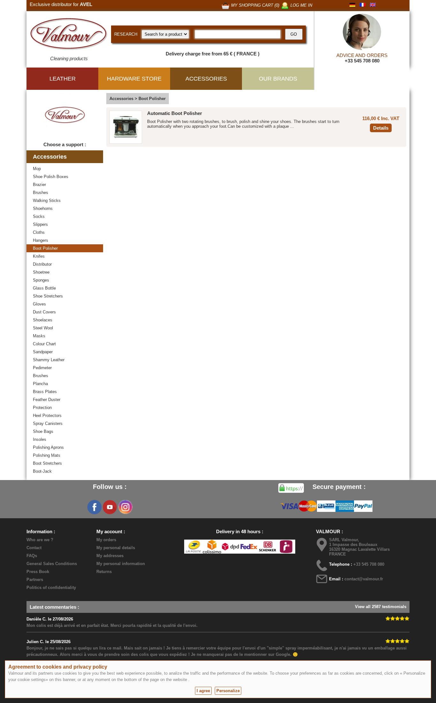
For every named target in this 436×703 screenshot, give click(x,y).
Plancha (40, 383)
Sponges (41, 280)
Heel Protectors (47, 415)
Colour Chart (44, 343)
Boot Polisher (45, 248)
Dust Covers (44, 312)
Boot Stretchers (47, 463)
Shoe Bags (43, 431)
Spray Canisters (48, 423)
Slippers (40, 224)
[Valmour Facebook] (94, 507)
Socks (39, 216)
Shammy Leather (48, 359)
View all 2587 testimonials (380, 606)
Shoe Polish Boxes (50, 176)
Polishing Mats (46, 455)
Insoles (39, 439)
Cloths (39, 232)
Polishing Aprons (48, 447)
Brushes (40, 192)
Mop (37, 168)
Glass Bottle (44, 288)
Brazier (39, 184)
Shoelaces (42, 320)
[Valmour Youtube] (109, 507)
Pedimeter (42, 367)
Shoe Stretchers (48, 296)
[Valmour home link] (68, 35)
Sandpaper (43, 351)
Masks (39, 336)
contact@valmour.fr (363, 579)
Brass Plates (45, 391)
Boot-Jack (42, 471)
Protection (42, 407)
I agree (203, 690)
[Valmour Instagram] (125, 507)
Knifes (39, 256)
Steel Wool (43, 328)
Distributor (42, 264)
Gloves (39, 304)
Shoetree (41, 272)
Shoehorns (43, 208)
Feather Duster (46, 399)
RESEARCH (125, 34)
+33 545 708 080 (362, 60)
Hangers (40, 240)
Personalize (228, 690)
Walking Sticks (47, 200)
